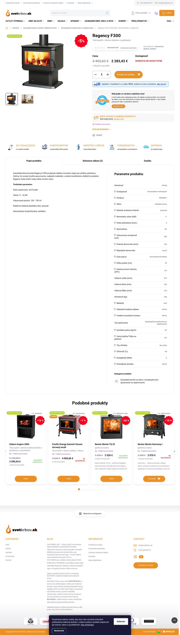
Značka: (149, 49)
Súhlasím (121, 621)
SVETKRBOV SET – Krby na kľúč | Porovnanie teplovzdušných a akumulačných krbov (64, 545)
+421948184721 (144, 550)
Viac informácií (87, 625)
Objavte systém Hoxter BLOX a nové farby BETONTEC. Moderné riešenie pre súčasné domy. (63, 576)
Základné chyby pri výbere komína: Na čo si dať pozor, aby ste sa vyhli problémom (64, 608)
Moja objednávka (84, 3)
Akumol (73, 566)
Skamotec (58, 566)
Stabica (66, 566)
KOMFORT (51, 563)
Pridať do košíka (126, 74)
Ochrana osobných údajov (53, 3)
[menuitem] (16, 21)
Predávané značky (13, 3)
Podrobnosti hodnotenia (128, 48)
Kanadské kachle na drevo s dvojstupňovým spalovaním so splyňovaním (139, 381)
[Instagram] (135, 556)
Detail (26, 479)
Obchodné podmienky (31, 3)
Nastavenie (59, 631)
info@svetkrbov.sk (145, 545)
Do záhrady (10, 556)
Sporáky (9, 552)
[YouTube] (141, 556)
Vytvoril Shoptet (149, 632)
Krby (7, 545)
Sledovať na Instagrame (92, 514)
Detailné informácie (100, 129)
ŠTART (78, 560)
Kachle (8, 548)
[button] (79, 489)
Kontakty (70, 3)
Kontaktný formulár (145, 565)
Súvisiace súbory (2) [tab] (93, 160)
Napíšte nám (118, 106)
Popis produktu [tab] (33, 160)
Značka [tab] (147, 160)
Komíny (8, 560)
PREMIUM (60, 563)
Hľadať (107, 13)
